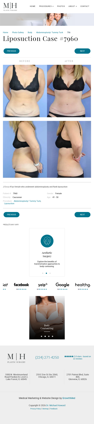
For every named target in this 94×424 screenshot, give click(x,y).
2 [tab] (46, 273)
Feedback (53, 408)
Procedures (45, 6)
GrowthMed (68, 398)
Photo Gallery (18, 32)
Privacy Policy (35, 408)
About (72, 6)
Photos (61, 6)
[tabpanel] (47, 252)
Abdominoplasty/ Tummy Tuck (49, 32)
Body (30, 32)
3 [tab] (50, 273)
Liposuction (9, 203)
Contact (84, 6)
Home (32, 6)
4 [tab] (52, 336)
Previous (11, 51)
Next (82, 51)
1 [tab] (42, 273)
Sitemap (45, 408)
